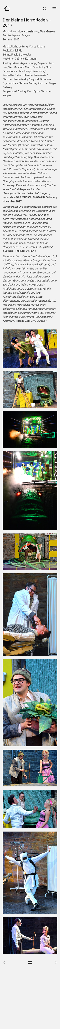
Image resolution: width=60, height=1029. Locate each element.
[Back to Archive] (30, 962)
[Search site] (44, 9)
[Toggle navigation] (54, 8)
